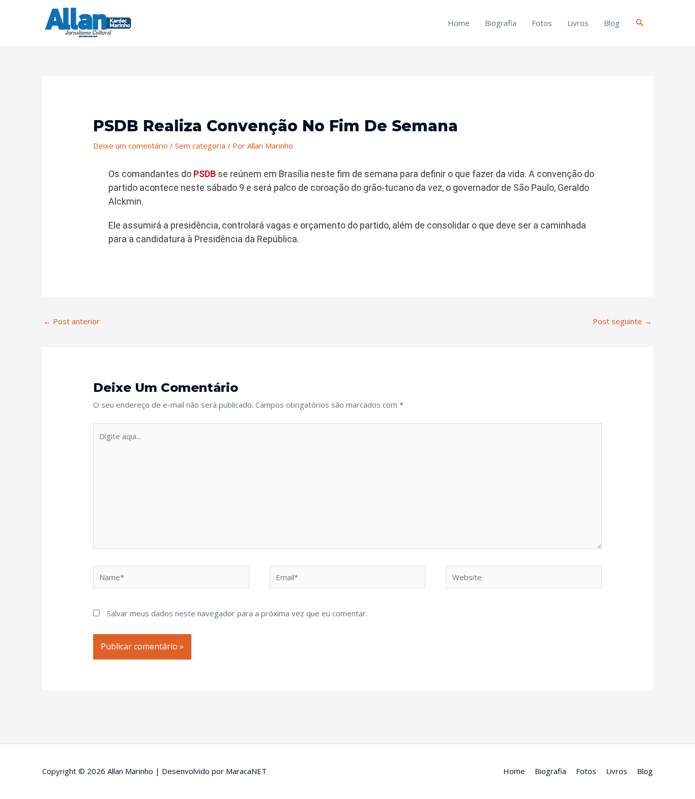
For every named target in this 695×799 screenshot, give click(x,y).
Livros (578, 23)
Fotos (542, 23)
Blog (612, 23)
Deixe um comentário (130, 145)
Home (459, 23)
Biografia (500, 23)
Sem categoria (200, 145)
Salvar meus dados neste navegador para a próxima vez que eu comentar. (237, 613)
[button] (640, 23)
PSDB (204, 173)
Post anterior (71, 321)
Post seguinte (622, 321)
